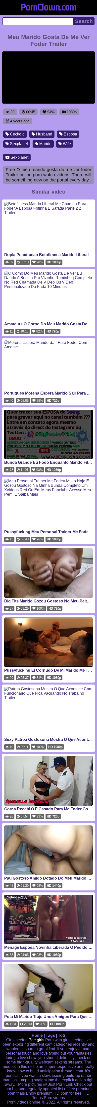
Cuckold (17, 134)
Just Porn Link (60, 1084)
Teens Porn (42, 1098)
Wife (66, 144)
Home (37, 1035)
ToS (61, 1035)
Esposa (70, 134)
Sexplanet (18, 144)
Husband (43, 134)
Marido (44, 144)
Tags (50, 1035)
